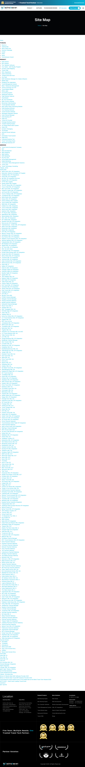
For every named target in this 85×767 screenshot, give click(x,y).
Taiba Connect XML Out (8, 335)
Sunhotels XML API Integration (10, 287)
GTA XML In (5, 293)
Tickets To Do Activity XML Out (10, 488)
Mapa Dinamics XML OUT (9, 560)
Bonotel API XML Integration (9, 448)
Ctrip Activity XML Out (8, 464)
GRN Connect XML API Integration (11, 381)
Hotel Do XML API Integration (10, 268)
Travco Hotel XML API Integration (11, 187)
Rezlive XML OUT (6, 362)
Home (39, 25)
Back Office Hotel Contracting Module (12, 106)
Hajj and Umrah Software (8, 132)
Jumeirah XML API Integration (10, 636)
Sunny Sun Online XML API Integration (12, 316)
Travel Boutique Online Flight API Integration (14, 423)
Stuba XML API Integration (9, 176)
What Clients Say (6, 48)
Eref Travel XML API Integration (10, 285)
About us (4, 45)
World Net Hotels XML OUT (9, 455)
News (3, 55)
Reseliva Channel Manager (9, 607)
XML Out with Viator (7, 249)
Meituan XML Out (6, 536)
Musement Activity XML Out (9, 443)
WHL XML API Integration (9, 218)
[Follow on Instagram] (72, 697)
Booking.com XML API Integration (11, 345)
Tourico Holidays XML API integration (12, 194)
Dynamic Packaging (7, 129)
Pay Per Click (5, 157)
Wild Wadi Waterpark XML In (9, 586)
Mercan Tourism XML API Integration (12, 233)
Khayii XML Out (6, 409)
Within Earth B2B (6, 647)
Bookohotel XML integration (9, 228)
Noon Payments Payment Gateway (11, 566)
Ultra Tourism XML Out (8, 342)
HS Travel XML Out (7, 402)
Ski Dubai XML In (6, 614)
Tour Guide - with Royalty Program (11, 67)
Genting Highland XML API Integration (12, 240)
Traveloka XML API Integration (10, 498)
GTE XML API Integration (8, 231)
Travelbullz (5, 643)
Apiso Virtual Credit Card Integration (11, 426)
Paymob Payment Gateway (9, 619)
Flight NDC (5, 137)
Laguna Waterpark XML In (9, 583)
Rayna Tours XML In (7, 306)
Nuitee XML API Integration (9, 414)
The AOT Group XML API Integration (11, 185)
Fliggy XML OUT (6, 485)
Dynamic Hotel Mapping (8, 68)
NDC (3, 134)
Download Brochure (79, 2)
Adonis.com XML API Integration (10, 417)
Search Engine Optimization (59, 710)
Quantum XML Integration (9, 211)
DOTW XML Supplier (7, 182)
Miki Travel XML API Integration (10, 188)
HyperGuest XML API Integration (10, 591)
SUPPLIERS (39, 8)
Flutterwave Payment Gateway (10, 628)
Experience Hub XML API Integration (11, 400)
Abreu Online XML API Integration (11, 256)
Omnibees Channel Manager (9, 538)
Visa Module (5, 98)
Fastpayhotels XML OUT (8, 504)
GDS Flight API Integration (9, 280)
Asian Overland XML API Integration (11, 261)
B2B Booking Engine (42, 698)
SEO (3, 149)
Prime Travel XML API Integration (11, 385)
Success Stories (4, 640)
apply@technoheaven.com (75, 707)
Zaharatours (5, 645)
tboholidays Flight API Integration (11, 524)
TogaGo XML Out (6, 330)
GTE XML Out (5, 411)
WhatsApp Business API (8, 142)
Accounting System (7, 92)
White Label (5, 91)
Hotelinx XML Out (6, 366)
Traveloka (4, 461)
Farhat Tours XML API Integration (11, 633)
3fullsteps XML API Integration (10, 380)
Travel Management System (9, 84)
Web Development (7, 151)
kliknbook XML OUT (7, 557)
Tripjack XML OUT (7, 526)
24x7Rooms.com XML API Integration (12, 600)
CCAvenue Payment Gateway (10, 545)
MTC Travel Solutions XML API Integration (13, 540)
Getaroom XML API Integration (10, 598)
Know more (39, 2)
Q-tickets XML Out (7, 343)
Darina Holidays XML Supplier (10, 200)
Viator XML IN (5, 312)
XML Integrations (6, 72)
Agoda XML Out (6, 275)
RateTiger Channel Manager (9, 428)
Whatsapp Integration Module (10, 113)
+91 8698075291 (78, 701)
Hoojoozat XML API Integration (10, 473)
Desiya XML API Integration (9, 199)
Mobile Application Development (60, 704)
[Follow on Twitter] (74, 697)
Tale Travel (5, 471)
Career (3, 52)
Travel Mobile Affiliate (7, 89)
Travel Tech (5, 164)
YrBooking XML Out (7, 364)
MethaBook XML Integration (9, 214)
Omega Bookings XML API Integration (12, 338)
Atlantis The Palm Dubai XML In (10, 528)
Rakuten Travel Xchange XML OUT (11, 497)
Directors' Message (7, 50)
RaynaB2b (4, 641)
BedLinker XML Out (7, 328)
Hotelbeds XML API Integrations (10, 175)
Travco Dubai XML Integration (10, 207)
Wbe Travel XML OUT (7, 467)
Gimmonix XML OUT (7, 469)
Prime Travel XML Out (8, 359)
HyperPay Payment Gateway (9, 617)
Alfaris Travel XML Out (8, 479)
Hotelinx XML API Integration (9, 383)
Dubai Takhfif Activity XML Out (10, 569)
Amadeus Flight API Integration (10, 452)
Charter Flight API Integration (10, 283)
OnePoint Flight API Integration (10, 271)
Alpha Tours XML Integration (9, 226)
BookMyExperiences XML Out (10, 349)
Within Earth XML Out (7, 324)
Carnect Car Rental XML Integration (11, 486)
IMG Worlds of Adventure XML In (11, 579)
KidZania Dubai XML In (8, 581)
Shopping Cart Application (9, 82)
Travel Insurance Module (8, 111)
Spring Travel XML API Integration (11, 509)
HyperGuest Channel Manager (10, 629)
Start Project (73, 8)
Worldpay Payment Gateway (9, 554)
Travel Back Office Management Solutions (13, 163)
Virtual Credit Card (7, 514)
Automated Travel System (9, 136)
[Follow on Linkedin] (76, 697)
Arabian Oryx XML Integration (10, 206)
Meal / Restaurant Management (10, 86)
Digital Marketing (6, 161)
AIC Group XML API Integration (10, 419)
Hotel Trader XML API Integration (11, 597)
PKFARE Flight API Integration (10, 311)
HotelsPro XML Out (7, 450)
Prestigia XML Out (7, 404)
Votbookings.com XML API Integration (12, 350)
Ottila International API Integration (11, 638)
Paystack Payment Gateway (9, 543)
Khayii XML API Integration (9, 376)
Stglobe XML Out (6, 319)
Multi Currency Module (8, 101)
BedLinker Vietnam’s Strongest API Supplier (13, 173)
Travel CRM (5, 70)
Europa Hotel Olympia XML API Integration (13, 252)
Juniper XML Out (6, 352)
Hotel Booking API (7, 117)
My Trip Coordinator (7, 99)
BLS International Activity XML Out (11, 571)
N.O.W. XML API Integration (9, 595)
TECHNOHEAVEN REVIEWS (50, 8)
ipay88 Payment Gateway (9, 302)
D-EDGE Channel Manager (9, 609)
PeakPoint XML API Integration (10, 635)
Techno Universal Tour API (9, 87)
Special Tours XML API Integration (11, 626)
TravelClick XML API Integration (10, 610)
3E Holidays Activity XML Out (10, 578)
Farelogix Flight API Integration (10, 269)
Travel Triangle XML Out (8, 407)
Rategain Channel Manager (9, 299)
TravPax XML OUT (7, 512)
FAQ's (3, 53)
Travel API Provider (7, 120)
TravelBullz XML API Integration (10, 326)
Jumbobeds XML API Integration (10, 323)
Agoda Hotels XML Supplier (9, 183)
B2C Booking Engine (42, 701)
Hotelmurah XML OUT (8, 405)
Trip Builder (5, 130)
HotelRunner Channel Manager (10, 605)
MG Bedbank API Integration (9, 244)
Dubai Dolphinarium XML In (9, 588)
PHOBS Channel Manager (9, 297)
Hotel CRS (4, 127)
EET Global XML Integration (9, 219)
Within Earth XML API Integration (11, 171)
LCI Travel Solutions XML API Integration (13, 318)
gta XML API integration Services (11, 178)
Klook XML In (5, 264)
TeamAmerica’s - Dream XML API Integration (14, 225)
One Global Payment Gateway (10, 555)
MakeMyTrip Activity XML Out (10, 572)
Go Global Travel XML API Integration (12, 368)
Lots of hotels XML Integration (10, 202)
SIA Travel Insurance (7, 373)
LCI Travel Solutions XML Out (10, 333)
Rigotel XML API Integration (9, 245)
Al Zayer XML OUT (7, 478)
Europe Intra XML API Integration (11, 254)
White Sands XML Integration (10, 197)
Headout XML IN (6, 314)
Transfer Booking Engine (8, 123)
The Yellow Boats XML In (8, 590)
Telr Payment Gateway (8, 550)
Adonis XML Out (6, 436)
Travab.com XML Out (7, 533)
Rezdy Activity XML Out (8, 562)
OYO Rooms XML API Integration (10, 481)
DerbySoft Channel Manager (9, 304)
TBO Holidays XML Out (8, 276)
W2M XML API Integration (9, 204)
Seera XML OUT (6, 457)
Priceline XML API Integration (10, 476)
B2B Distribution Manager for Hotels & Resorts (14, 79)
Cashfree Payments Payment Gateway (12, 622)
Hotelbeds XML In (6, 292)
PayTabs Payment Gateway (9, 612)
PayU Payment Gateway (8, 548)
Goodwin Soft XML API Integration (11, 221)
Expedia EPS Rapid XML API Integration (12, 371)
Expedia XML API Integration (9, 180)
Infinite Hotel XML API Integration (11, 288)
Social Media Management (9, 159)
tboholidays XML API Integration (10, 235)
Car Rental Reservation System (10, 125)
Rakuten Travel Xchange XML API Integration (14, 495)
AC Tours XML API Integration (10, 247)
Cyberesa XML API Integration (10, 493)
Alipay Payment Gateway (8, 616)
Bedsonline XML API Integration (10, 440)
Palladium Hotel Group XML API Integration (13, 602)
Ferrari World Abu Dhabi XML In (10, 585)
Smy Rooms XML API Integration (10, 237)
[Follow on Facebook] (70, 697)
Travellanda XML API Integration (10, 195)
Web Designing (6, 152)
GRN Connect (5, 519)
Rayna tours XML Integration (9, 209)
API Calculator (63, 8)
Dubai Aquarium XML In (8, 574)
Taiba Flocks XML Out (8, 281)
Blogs (53, 716)
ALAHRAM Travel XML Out (9, 388)
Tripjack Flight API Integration (10, 621)
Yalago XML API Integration (9, 397)
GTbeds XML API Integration (9, 378)
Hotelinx (4, 650)
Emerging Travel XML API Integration (12, 492)
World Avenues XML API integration (11, 262)
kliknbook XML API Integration (10, 500)
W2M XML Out (6, 357)
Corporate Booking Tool (8, 139)
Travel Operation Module (8, 105)
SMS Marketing (6, 156)
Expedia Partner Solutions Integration (12, 502)
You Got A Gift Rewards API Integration (12, 431)
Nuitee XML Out (6, 433)
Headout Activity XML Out (9, 447)
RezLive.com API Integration (9, 223)
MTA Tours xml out (7, 321)
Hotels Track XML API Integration (11, 416)
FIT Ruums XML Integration (9, 213)
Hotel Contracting (6, 74)
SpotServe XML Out (7, 386)
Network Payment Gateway (9, 547)
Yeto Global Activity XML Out (9, 442)
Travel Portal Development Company (12, 147)
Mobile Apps (5, 80)
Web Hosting (5, 154)
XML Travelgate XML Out (8, 309)
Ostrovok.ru (5, 361)
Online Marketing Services (58, 713)
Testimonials (5, 46)
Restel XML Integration (8, 230)
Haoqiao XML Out (6, 307)
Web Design (55, 698)
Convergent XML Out (7, 390)
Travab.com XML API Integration (10, 535)
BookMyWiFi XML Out (8, 445)
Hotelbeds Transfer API (8, 438)
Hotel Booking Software (8, 108)
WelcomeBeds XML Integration (10, 216)
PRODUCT (29, 8)
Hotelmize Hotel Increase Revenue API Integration (15, 505)
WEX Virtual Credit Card (8, 430)
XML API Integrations (57, 707)
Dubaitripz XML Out (7, 347)
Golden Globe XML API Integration (11, 395)
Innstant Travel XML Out (8, 412)
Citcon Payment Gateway (9, 421)
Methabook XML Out (7, 392)
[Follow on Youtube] (78, 697)
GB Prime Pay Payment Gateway (11, 567)
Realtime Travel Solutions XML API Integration (14, 238)
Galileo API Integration (8, 266)
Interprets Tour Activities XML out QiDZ (12, 331)
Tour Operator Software (8, 65)
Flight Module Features (8, 96)
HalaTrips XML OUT (7, 531)
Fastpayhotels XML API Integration (11, 242)
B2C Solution (5, 63)
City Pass (4, 77)
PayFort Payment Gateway (9, 300)
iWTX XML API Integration (9, 593)
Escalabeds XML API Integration (10, 250)
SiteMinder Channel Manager (10, 340)
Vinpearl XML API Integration (9, 393)
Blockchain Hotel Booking (9, 103)
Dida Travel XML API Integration (10, 290)
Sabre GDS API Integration (9, 521)
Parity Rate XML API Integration (10, 603)
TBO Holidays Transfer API (9, 510)
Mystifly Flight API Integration (10, 273)
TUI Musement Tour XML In (9, 516)
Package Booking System (9, 122)
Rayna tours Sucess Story (9, 652)
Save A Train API (6, 462)
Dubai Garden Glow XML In (9, 576)
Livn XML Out (5, 337)
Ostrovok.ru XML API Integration (10, 559)
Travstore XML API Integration (10, 257)
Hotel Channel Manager (8, 115)
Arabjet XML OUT (6, 483)
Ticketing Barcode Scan (8, 75)
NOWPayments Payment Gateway (11, 490)
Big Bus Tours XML (7, 295)
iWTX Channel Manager (8, 631)
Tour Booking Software (8, 110)
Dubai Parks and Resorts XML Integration (13, 523)
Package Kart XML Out (8, 399)
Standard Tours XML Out (8, 354)
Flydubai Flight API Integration (10, 529)
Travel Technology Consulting (10, 166)
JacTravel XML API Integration (10, 192)
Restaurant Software (7, 94)
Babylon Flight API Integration (10, 278)
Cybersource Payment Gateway (10, 552)
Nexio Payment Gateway (8, 541)
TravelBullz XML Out (7, 374)
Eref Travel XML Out (7, 355)
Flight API (4, 118)
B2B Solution (5, 61)
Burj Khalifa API (6, 517)
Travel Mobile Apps (42, 710)
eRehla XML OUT (6, 466)
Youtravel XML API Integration (10, 259)
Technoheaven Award (8, 57)
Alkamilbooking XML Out (8, 369)
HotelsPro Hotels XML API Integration (12, 190)
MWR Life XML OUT (7, 454)
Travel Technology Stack (8, 141)
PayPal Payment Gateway (9, 624)
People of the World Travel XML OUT (12, 474)
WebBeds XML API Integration (10, 435)
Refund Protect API (7, 507)
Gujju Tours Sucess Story (8, 648)
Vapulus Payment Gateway (9, 564)
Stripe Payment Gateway (8, 424)
